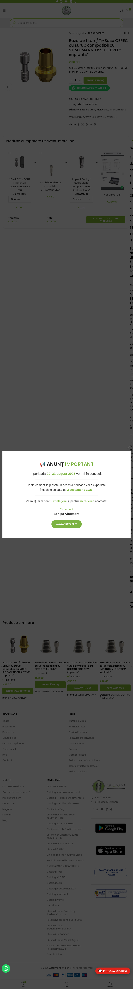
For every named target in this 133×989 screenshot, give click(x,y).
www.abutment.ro (66, 524)
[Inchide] (129, 447)
